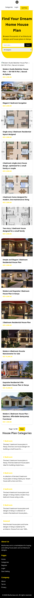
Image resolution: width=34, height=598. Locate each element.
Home (3, 559)
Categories (9, 7)
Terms (3, 584)
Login (16, 7)
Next (22, 429)
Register (4, 565)
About (3, 581)
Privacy (3, 587)
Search (28, 45)
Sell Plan (24, 8)
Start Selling (5, 571)
